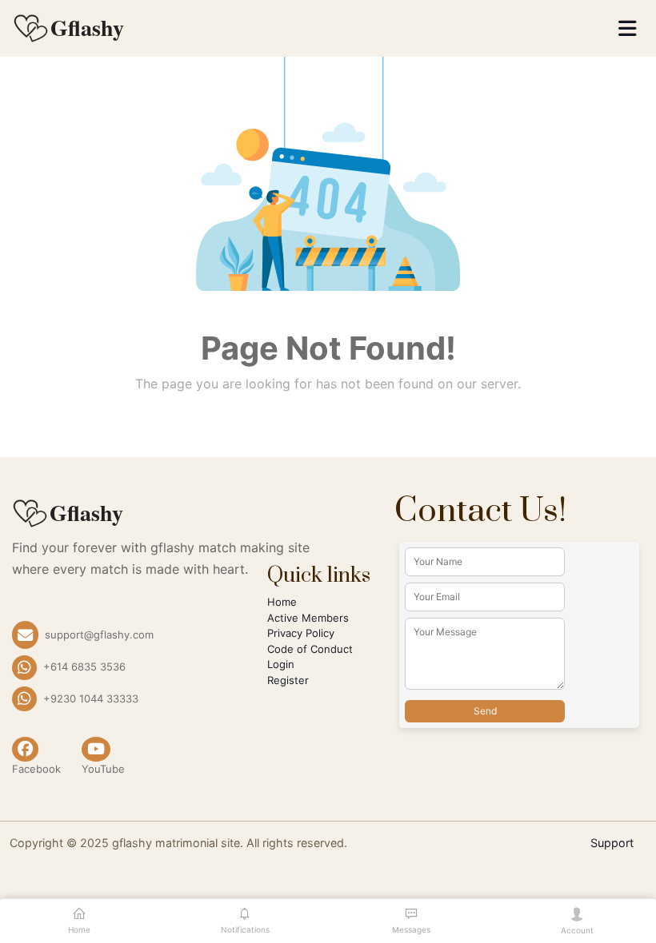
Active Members (308, 617)
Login (280, 664)
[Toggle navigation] (627, 28)
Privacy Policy (300, 633)
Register (288, 680)
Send (485, 711)
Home (282, 601)
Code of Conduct (310, 649)
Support (612, 842)
